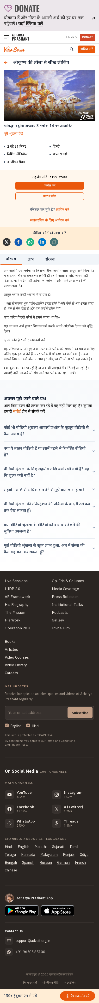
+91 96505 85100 (30, 952)
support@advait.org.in (33, 940)
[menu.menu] (6, 37)
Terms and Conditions (60, 740)
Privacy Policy (19, 744)
